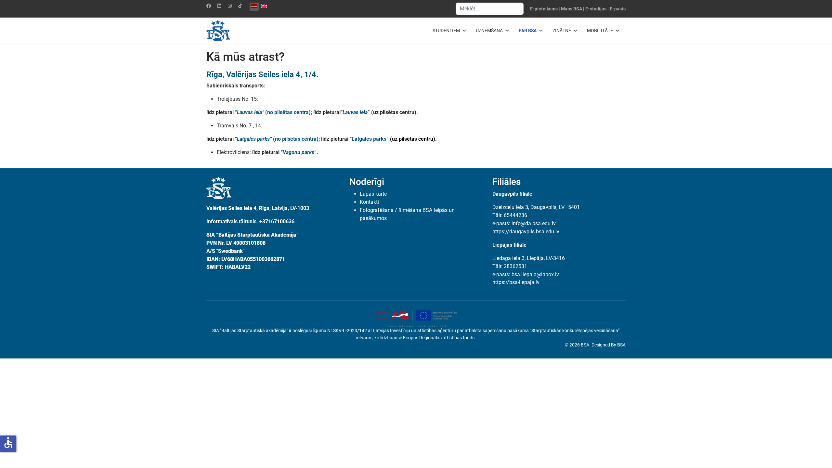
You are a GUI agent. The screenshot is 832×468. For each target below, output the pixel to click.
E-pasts (618, 8)
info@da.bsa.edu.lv (534, 223)
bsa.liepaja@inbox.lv (535, 274)
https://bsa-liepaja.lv (516, 282)
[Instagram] (230, 5)
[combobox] (490, 9)
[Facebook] (208, 5)
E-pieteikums (544, 8)
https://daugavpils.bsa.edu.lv (525, 231)
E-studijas (595, 8)
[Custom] (240, 5)
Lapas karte (373, 194)
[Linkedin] (219, 5)
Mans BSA (571, 8)
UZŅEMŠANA (489, 30)
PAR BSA (528, 30)
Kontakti (369, 202)
